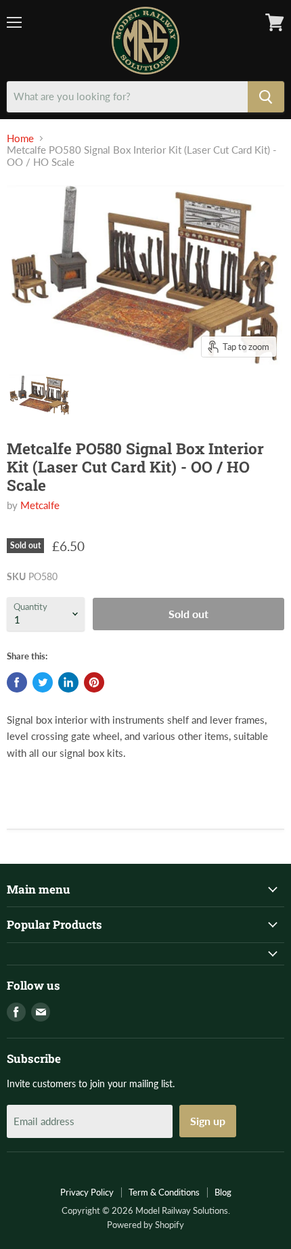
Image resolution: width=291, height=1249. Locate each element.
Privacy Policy (87, 1192)
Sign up (207, 1120)
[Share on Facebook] (17, 682)
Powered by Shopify (145, 1224)
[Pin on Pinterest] (94, 682)
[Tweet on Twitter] (42, 682)
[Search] (266, 96)
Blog (223, 1192)
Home (20, 138)
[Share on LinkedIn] (68, 682)
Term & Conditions (164, 1192)
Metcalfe (40, 505)
